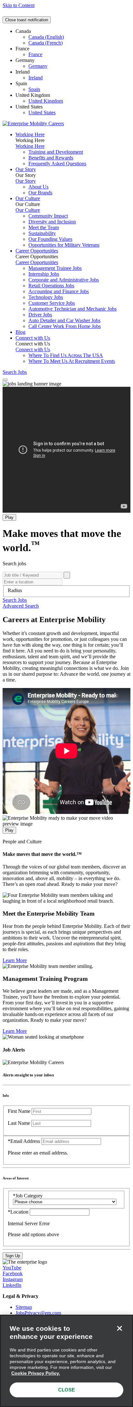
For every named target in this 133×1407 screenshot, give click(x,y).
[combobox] (66, 590)
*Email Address (24, 1141)
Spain (34, 89)
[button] (15, 600)
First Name (19, 1111)
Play (9, 517)
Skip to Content (19, 5)
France (35, 54)
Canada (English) (46, 37)
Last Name (19, 1123)
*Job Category (28, 1195)
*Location (19, 1212)
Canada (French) (45, 43)
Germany (37, 66)
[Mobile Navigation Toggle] (5, 380)
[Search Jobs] (67, 575)
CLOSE (66, 1389)
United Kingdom (45, 101)
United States (42, 112)
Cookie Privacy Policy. (35, 1373)
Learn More (15, 960)
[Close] (119, 1328)
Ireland (35, 77)
